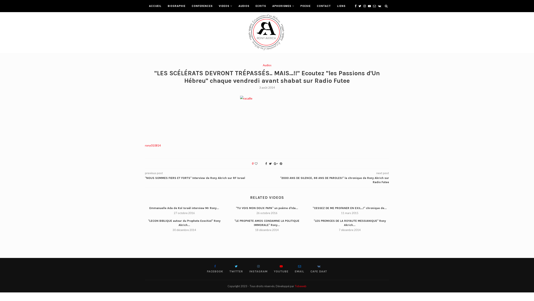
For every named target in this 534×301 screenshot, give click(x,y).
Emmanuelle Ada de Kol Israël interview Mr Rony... (184, 208)
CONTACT (324, 6)
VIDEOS (224, 6)
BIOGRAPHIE (176, 6)
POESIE (305, 6)
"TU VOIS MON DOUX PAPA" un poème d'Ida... (267, 208)
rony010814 (153, 145)
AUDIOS (243, 6)
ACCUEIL (155, 6)
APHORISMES (281, 6)
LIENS (341, 6)
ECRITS (261, 6)
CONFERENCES (202, 6)
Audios (267, 65)
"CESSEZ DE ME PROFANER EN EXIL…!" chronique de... (350, 208)
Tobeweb (300, 286)
